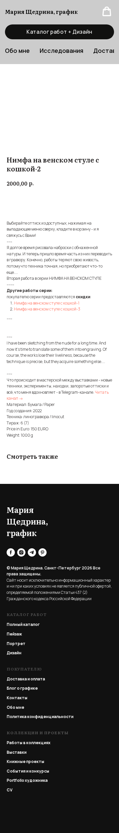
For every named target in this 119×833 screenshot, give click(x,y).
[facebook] (11, 552)
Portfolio (15, 780)
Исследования (61, 50)
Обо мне (15, 707)
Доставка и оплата (26, 679)
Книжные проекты (25, 761)
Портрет (16, 643)
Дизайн (14, 653)
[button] (107, 12)
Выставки (16, 752)
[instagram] (21, 552)
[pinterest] (42, 552)
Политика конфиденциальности (40, 716)
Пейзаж (14, 634)
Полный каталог (23, 624)
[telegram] (32, 552)
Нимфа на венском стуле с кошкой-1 (46, 303)
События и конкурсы (28, 771)
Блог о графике (22, 688)
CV (10, 790)
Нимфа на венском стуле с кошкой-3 (47, 309)
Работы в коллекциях (29, 742)
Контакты (17, 698)
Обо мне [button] (17, 50)
